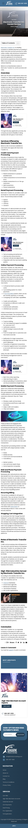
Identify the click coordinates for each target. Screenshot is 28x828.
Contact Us (6, 776)
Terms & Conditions (8, 782)
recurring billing (9, 294)
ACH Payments (7, 805)
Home (4, 770)
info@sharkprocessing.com (14, 756)
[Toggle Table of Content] (17, 43)
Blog (4, 779)
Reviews (14, 20)
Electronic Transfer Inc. (8, 47)
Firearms (6, 583)
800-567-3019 (22, 3)
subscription (14, 506)
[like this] (7, 642)
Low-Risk (5, 795)
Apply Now (7, 706)
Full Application (7, 814)
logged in (11, 650)
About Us (5, 773)
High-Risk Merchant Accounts (11, 799)
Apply (14, 826)
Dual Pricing (6, 808)
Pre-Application (7, 811)
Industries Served (8, 802)
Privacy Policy (7, 785)
